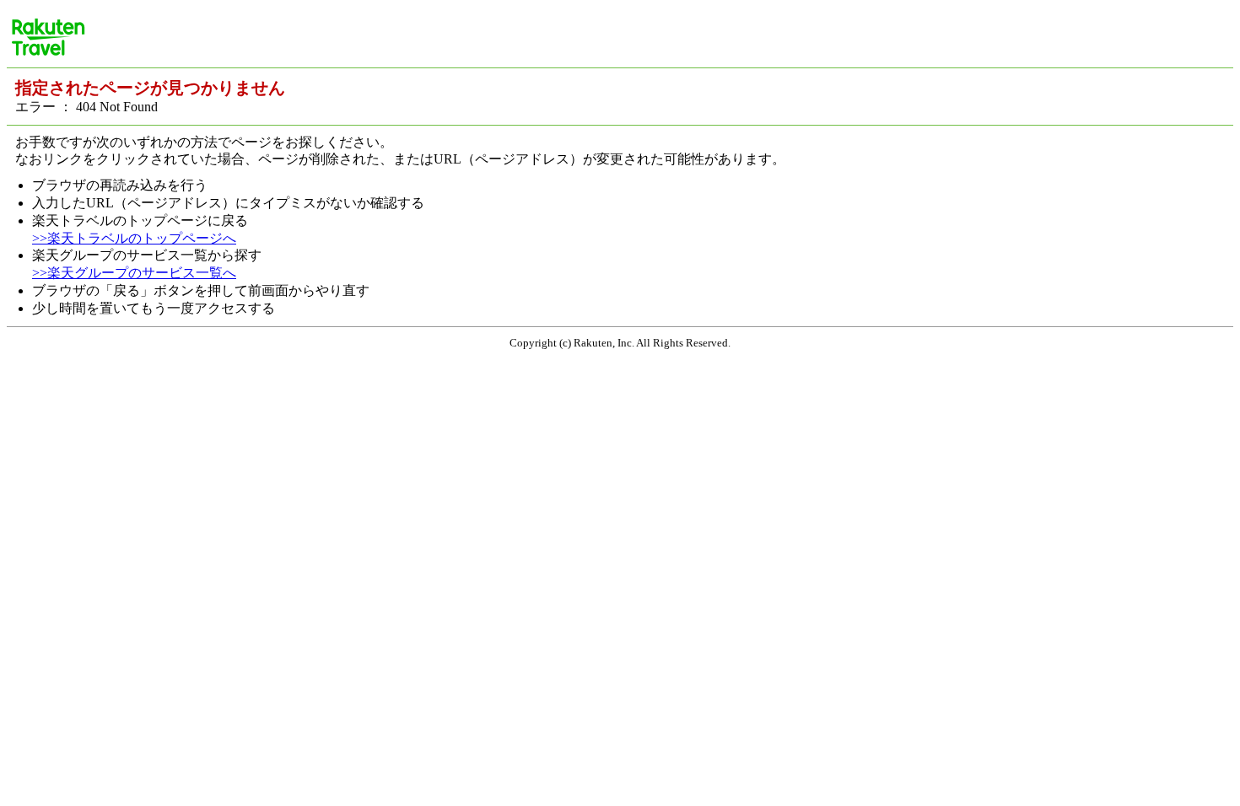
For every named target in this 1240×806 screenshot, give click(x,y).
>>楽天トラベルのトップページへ (134, 238)
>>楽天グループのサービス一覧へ (134, 273)
